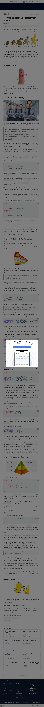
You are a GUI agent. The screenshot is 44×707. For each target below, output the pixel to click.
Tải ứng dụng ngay (22, 346)
